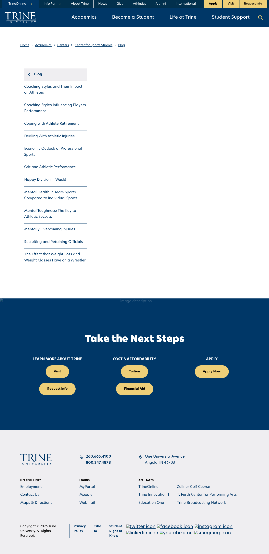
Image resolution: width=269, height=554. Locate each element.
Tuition (134, 371)
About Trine (80, 4)
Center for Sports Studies (93, 45)
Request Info (253, 3)
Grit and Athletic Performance (50, 167)
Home (24, 45)
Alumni (161, 4)
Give (120, 4)
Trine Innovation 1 (153, 495)
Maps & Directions (36, 503)
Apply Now (212, 371)
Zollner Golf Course (193, 487)
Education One (151, 503)
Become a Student (133, 17)
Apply (213, 3)
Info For (50, 4)
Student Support (231, 17)
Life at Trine (183, 17)
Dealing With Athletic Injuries (49, 136)
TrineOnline (148, 487)
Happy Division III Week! (45, 180)
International (186, 4)
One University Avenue (165, 457)
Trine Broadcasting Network (201, 503)
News (102, 4)
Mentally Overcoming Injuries (49, 229)
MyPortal (87, 487)
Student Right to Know (115, 531)
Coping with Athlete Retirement (51, 124)
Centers (63, 45)
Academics (84, 17)
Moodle (86, 495)
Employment (31, 487)
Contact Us (29, 495)
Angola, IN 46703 (160, 463)
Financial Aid (134, 389)
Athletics (139, 4)
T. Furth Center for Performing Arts (207, 495)
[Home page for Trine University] (20, 17)
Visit (231, 3)
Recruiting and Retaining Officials (53, 242)
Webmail (87, 503)
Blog (121, 45)
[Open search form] (260, 17)
